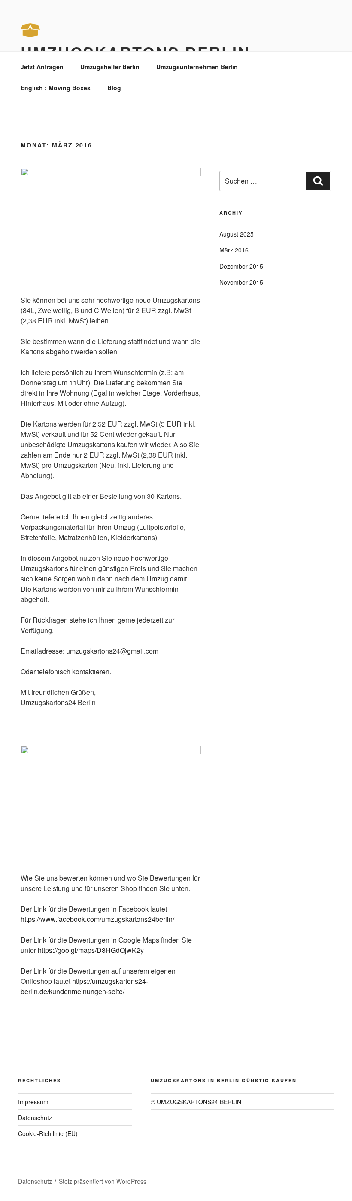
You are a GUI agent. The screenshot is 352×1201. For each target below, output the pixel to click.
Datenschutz (35, 1117)
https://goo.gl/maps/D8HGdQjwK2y (91, 950)
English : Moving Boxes (56, 87)
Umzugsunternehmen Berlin (197, 66)
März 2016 (234, 250)
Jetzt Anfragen (42, 66)
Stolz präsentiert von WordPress (102, 1181)
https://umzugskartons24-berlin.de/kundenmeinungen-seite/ (84, 986)
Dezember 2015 (241, 266)
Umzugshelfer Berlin (110, 66)
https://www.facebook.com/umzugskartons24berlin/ (97, 919)
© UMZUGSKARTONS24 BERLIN (196, 1101)
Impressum (33, 1101)
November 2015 (241, 282)
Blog (114, 87)
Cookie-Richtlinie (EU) (48, 1133)
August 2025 (236, 234)
